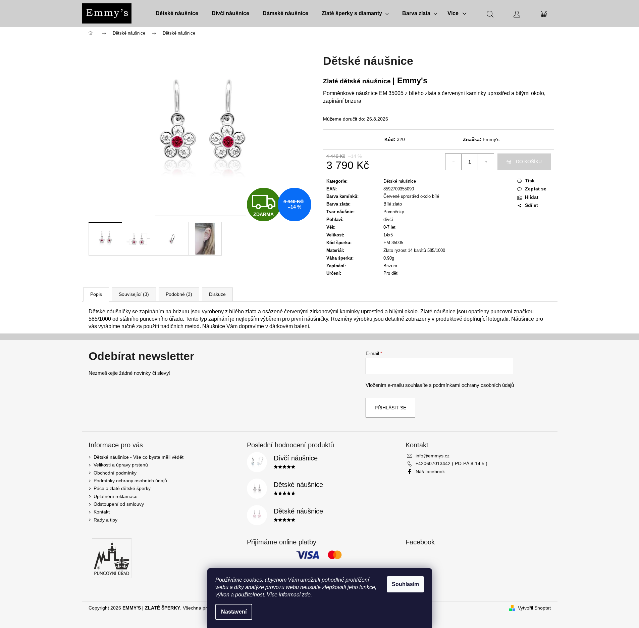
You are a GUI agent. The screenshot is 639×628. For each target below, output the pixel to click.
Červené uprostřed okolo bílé (411, 196)
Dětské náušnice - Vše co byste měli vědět (138, 457)
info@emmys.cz (432, 455)
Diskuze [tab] (217, 294)
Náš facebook (430, 471)
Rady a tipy (105, 520)
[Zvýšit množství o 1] (486, 162)
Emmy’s (491, 139)
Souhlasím (405, 584)
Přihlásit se (390, 407)
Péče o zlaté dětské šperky (122, 488)
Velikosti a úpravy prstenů (121, 464)
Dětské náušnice (399, 181)
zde (306, 594)
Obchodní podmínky (115, 473)
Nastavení (234, 612)
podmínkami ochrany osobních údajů (473, 385)
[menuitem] (177, 13)
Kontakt (102, 511)
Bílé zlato (392, 204)
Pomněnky (393, 211)
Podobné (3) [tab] (179, 294)
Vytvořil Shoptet (534, 608)
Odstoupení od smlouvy (119, 504)
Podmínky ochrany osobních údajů (130, 480)
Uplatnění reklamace (116, 496)
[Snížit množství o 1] (453, 162)
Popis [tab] (96, 294)
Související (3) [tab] (134, 294)
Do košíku (529, 161)
